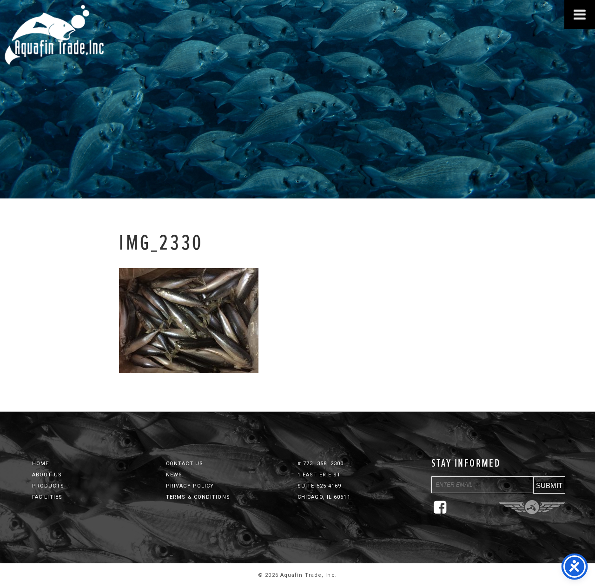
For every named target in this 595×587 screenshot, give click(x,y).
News (174, 475)
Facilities (47, 497)
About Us (47, 475)
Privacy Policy (190, 486)
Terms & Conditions (198, 497)
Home (40, 464)
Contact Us (184, 464)
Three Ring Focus (532, 507)
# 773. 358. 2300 (321, 464)
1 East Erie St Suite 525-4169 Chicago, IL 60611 (324, 486)
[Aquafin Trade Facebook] (442, 511)
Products (48, 486)
